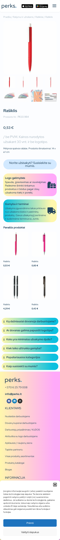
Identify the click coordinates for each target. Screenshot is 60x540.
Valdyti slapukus (30, 532)
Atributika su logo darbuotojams (21, 436)
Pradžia (7, 16)
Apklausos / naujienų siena (18, 442)
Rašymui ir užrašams (23, 16)
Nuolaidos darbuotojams (17, 416)
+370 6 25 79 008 (16, 387)
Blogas (8, 469)
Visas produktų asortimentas (19, 456)
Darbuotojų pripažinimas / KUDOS (22, 429)
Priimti (30, 523)
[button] (55, 484)
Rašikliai (39, 16)
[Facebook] (9, 401)
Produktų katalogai (14, 462)
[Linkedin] (14, 401)
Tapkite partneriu (14, 449)
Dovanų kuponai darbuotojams (20, 422)
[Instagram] (20, 401)
